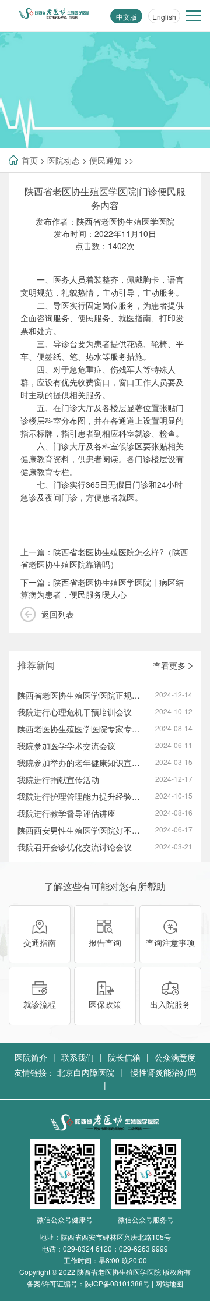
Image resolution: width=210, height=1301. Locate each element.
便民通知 (105, 160)
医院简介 (31, 1057)
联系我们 (77, 1057)
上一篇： (104, 558)
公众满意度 (175, 1057)
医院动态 (63, 160)
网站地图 (169, 1283)
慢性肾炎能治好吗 (163, 1072)
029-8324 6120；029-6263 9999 (115, 1248)
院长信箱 (124, 1057)
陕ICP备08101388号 (117, 1283)
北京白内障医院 (85, 1072)
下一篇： (102, 588)
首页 (30, 160)
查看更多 (169, 665)
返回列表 (57, 614)
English (164, 17)
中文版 (126, 17)
